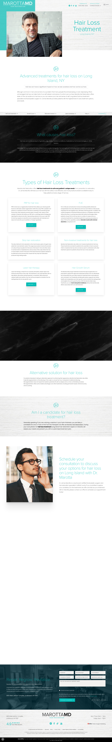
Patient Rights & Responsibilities (69, 729)
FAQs (86, 113)
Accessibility (80, 729)
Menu (107, 4)
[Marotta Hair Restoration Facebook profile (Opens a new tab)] (71, 5)
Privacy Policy (93, 696)
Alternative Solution (50, 113)
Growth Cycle (30, 113)
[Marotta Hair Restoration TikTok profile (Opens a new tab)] (73, 5)
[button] (2, 739)
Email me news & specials (67, 690)
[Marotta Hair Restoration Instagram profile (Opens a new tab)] (69, 5)
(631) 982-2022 (83, 6)
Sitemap (47, 729)
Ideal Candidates (70, 113)
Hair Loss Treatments (11, 113)
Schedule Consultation (66, 700)
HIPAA (51, 729)
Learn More (30, 225)
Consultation (101, 113)
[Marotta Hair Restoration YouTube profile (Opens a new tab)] (76, 5)
